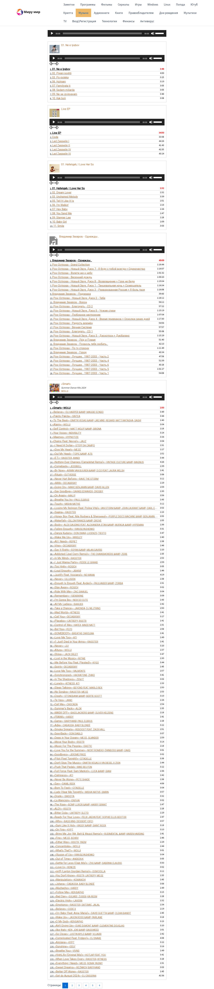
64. (67, 670)
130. (62, 946)
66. (67, 679)
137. (73, 975)
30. (72, 528)
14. (75, 314)
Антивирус (147, 21)
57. (74, 641)
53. (72, 625)
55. (72, 633)
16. (71, 323)
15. (100, 319)
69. (69, 691)
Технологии (109, 21)
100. (71, 821)
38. (74, 562)
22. (69, 348)
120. (75, 904)
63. (63, 666)
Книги (119, 13)
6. (62, 90)
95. (65, 800)
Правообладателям (141, 13)
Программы (87, 4)
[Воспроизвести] (52, 33)
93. (79, 792)
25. (79, 360)
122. (90, 913)
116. (64, 888)
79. (66, 733)
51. (65, 616)
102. (61, 829)
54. (61, 629)
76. (71, 721)
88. (80, 771)
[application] (107, 33)
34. (63, 545)
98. (69, 812)
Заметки (69, 4)
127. (75, 934)
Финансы (129, 21)
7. (63, 94)
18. (71, 331)
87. (71, 767)
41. (72, 574)
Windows (152, 4)
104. (64, 838)
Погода (180, 4)
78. (77, 729)
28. (79, 373)
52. (68, 620)
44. (64, 587)
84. (68, 754)
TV (65, 21)
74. (81, 712)
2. (60, 73)
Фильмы (106, 4)
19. (90, 335)
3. (59, 77)
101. (78, 825)
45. (69, 591)
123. (76, 917)
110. (86, 863)
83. (90, 750)
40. (65, 570)
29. (97, 524)
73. (66, 708)
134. (76, 963)
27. (79, 369)
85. (71, 758)
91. (62, 783)
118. (73, 896)
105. (68, 842)
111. (63, 867)
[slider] (160, 33)
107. (65, 850)
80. (74, 737)
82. (71, 746)
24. (79, 356)
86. (85, 762)
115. (72, 883)
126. (74, 929)
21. (79, 344)
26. (79, 364)
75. (62, 716)
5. (60, 85)
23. (68, 352)
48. (66, 604)
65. (72, 675)
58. (59, 645)
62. (74, 662)
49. (75, 608)
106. (65, 846)
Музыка (83, 13)
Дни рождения (168, 13)
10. (57, 225)
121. (63, 908)
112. (77, 871)
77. (70, 725)
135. (75, 967)
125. (87, 925)
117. (67, 892)
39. (63, 566)
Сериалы (123, 4)
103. (97, 833)
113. (76, 875)
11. (68, 302)
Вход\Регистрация (84, 21)
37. (65, 558)
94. (62, 796)
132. (78, 954)
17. (71, 327)
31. (78, 533)
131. (64, 950)
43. (86, 583)
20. (72, 339)
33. (63, 541)
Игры (138, 4)
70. (76, 696)
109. (66, 858)
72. (64, 704)
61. (67, 658)
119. (66, 900)
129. (62, 942)
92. (67, 787)
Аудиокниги (101, 13)
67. (64, 683)
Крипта (68, 13)
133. (78, 959)
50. (65, 612)
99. (88, 817)
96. (78, 804)
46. (66, 595)
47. (69, 599)
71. (61, 700)
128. (75, 938)
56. (63, 637)
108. (72, 854)
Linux (167, 4)
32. (66, 537)
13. (82, 310)
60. (64, 654)
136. (69, 971)
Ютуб (194, 4)
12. (71, 306)
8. (58, 98)
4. (58, 81)
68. (76, 687)
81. (67, 741)
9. (58, 221)
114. (68, 879)
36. (88, 554)
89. (61, 775)
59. (61, 650)
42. (62, 579)
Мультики (190, 13)
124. (66, 921)
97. (60, 808)
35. (76, 549)
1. (60, 69)
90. (70, 779)
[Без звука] (152, 33)
